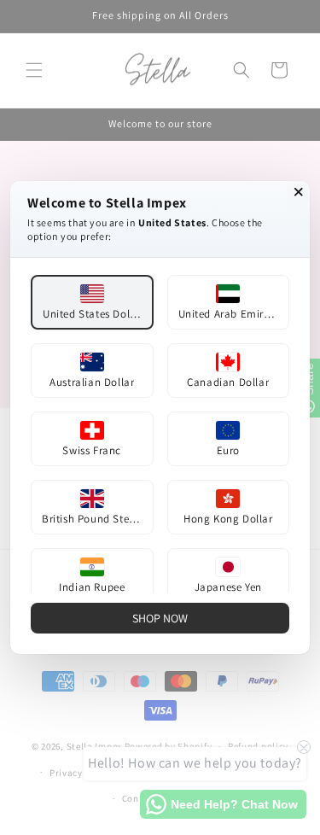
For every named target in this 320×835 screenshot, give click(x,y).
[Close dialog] (298, 192)
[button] (92, 302)
